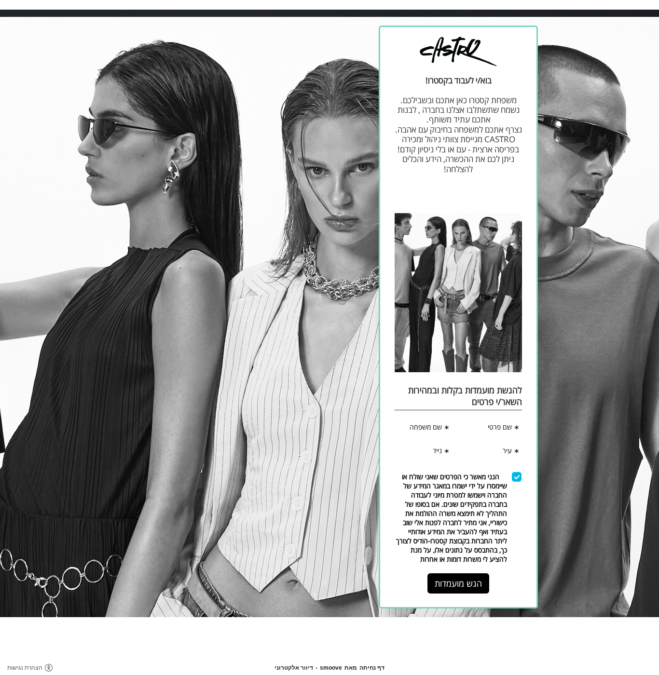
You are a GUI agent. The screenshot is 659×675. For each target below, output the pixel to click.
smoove (331, 667)
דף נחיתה (371, 667)
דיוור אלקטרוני (294, 667)
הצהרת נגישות (24, 667)
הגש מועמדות (458, 583)
